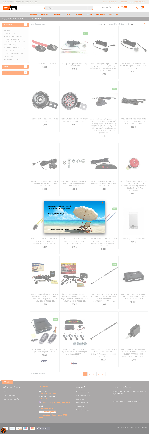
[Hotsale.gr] (10, 8)
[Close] (103, 203)
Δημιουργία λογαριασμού (138, 2)
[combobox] (68, 8)
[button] (138, 8)
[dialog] (3, 430)
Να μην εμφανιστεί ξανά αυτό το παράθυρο (65, 229)
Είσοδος (124, 2)
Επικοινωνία (106, 7)
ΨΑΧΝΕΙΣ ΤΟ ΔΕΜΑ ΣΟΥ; (110, 2)
